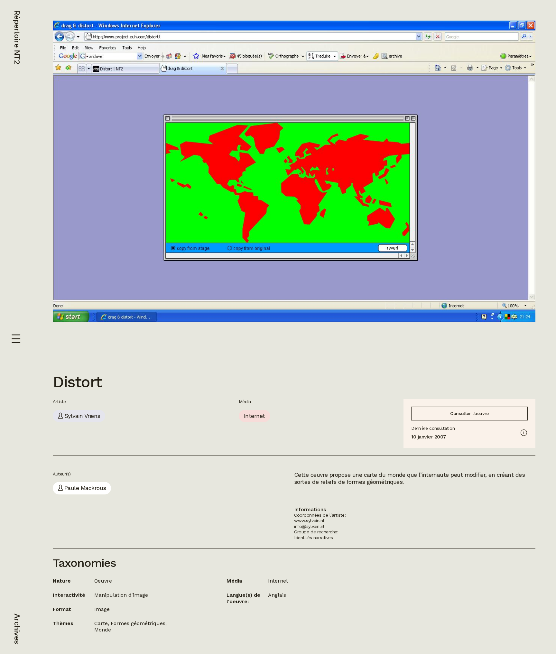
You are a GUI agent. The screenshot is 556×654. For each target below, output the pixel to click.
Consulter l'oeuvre (469, 413)
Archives (17, 628)
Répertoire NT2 (17, 37)
